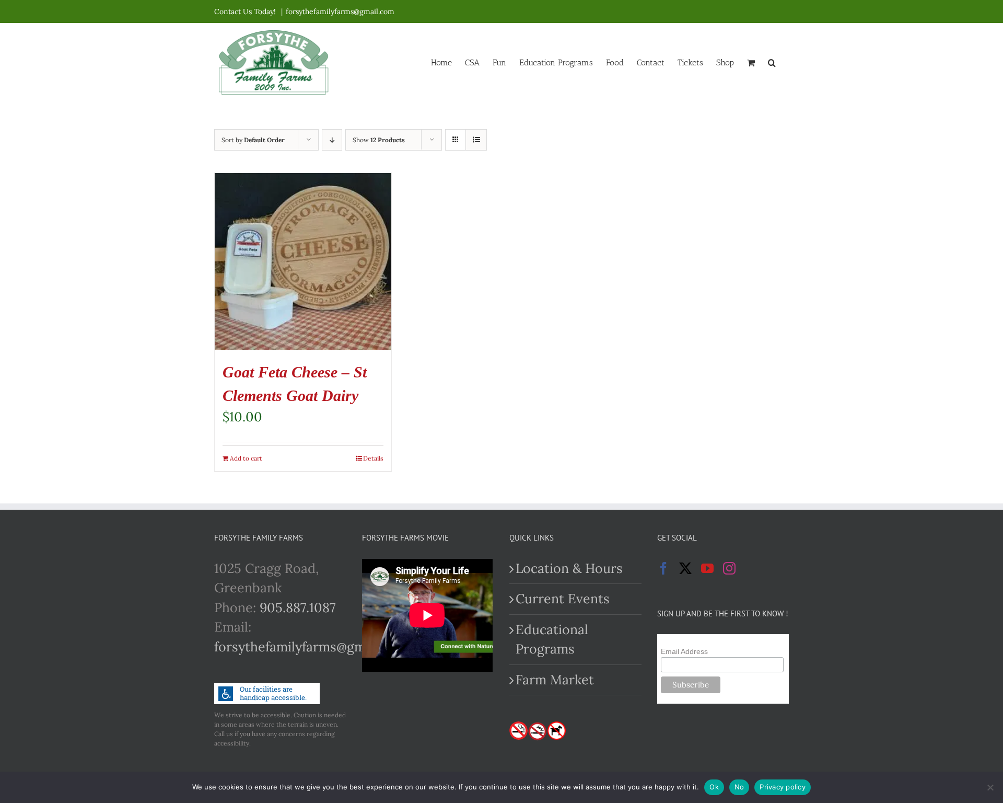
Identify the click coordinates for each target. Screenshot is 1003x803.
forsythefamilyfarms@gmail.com (340, 11)
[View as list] (476, 140)
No (739, 787)
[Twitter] (685, 568)
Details (373, 458)
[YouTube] (707, 568)
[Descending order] (332, 140)
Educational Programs (552, 639)
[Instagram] (729, 568)
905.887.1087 (298, 607)
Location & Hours (569, 568)
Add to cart (246, 458)
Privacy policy (783, 787)
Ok (714, 787)
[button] (772, 62)
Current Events (563, 598)
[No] (990, 787)
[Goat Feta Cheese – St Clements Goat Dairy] (303, 261)
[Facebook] (663, 568)
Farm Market (555, 679)
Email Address (684, 651)
